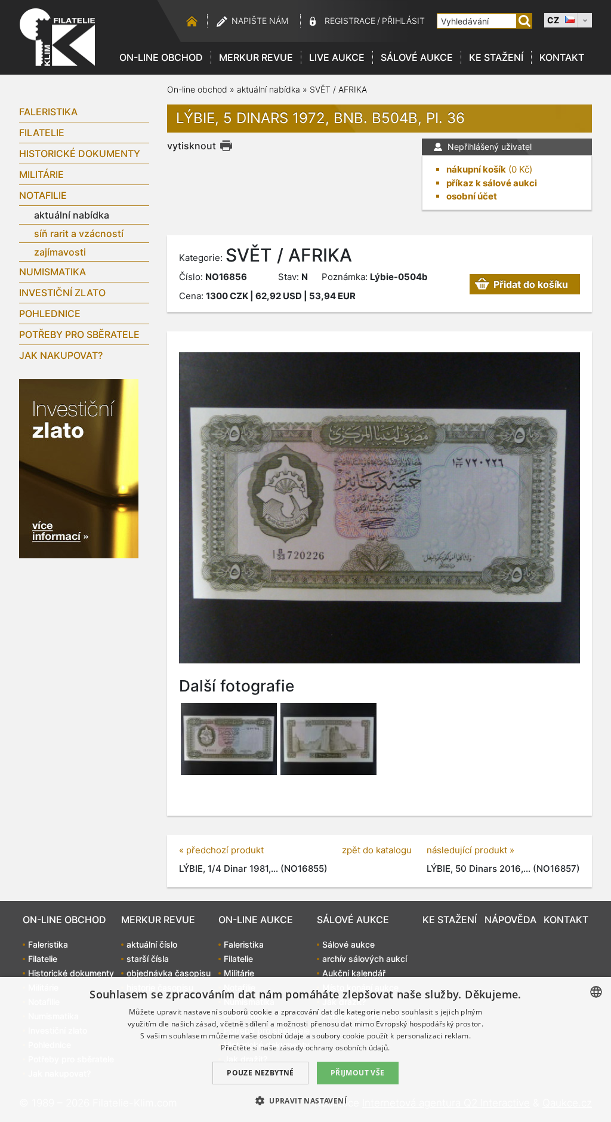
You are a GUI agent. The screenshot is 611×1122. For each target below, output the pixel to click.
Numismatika (52, 272)
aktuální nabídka (71, 215)
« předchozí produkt (221, 850)
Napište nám (260, 21)
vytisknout (191, 146)
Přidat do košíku (530, 284)
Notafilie (43, 195)
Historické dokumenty (79, 153)
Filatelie (41, 133)
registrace (350, 21)
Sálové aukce (417, 57)
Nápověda (510, 920)
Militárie (41, 174)
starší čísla (147, 959)
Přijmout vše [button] (358, 1073)
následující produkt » (470, 850)
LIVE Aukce (337, 57)
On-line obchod (161, 57)
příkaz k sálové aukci (491, 183)
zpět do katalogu (377, 850)
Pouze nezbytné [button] (260, 1073)
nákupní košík (476, 169)
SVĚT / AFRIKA (338, 89)
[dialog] (305, 1049)
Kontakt (561, 57)
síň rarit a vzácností (79, 233)
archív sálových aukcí (364, 959)
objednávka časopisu (168, 973)
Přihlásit (403, 21)
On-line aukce (255, 920)
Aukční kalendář (353, 973)
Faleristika (48, 112)
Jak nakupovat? (61, 355)
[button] (305, 1100)
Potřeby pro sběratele (79, 334)
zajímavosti (60, 252)
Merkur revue (256, 57)
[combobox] (596, 992)
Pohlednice (50, 313)
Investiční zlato (62, 293)
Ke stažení (496, 57)
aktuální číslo (151, 944)
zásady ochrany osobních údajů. (334, 1048)
